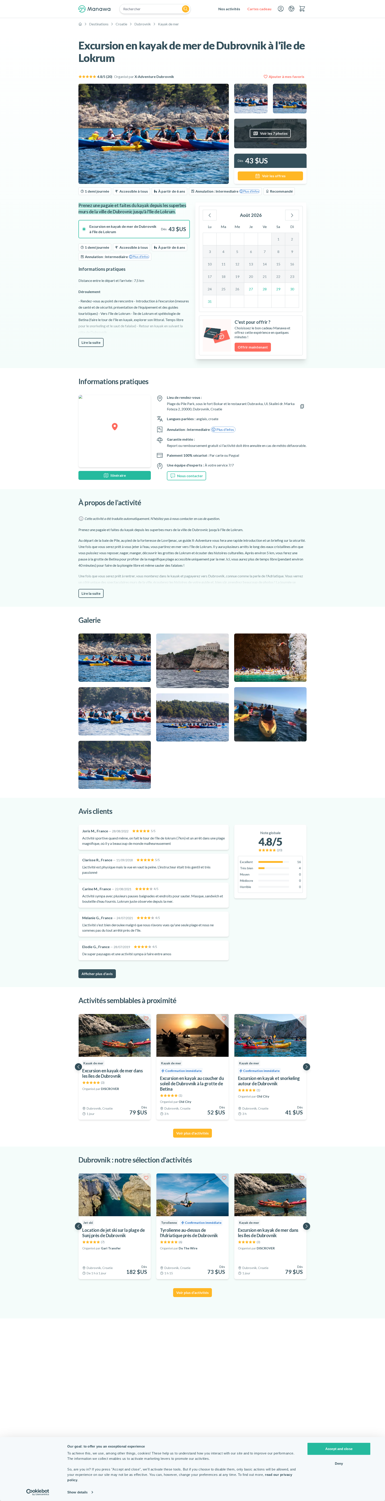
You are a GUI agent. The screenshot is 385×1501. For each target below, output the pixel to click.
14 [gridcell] (265, 264)
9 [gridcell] (292, 251)
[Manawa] (94, 8)
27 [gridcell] (251, 289)
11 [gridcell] (223, 264)
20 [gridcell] (251, 276)
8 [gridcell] (278, 251)
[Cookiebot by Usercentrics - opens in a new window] (37, 1492)
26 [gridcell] (237, 289)
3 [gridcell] (210, 251)
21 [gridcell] (265, 276)
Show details (77, 1492)
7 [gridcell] (265, 251)
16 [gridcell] (292, 264)
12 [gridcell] (237, 264)
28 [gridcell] (265, 289)
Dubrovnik (142, 24)
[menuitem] (229, 8)
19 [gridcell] (237, 276)
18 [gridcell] (223, 276)
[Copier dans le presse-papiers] (302, 406)
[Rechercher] (185, 8)
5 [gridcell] (237, 251)
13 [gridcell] (251, 264)
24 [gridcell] (210, 289)
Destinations (99, 24)
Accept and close (338, 1449)
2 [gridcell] (292, 239)
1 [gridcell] (278, 239)
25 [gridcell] (223, 289)
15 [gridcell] (278, 264)
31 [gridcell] (210, 301)
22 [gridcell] (278, 276)
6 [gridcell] (251, 251)
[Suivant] (292, 215)
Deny (339, 1463)
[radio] (134, 229)
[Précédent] (210, 215)
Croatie (121, 24)
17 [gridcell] (210, 276)
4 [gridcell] (223, 251)
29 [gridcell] (278, 289)
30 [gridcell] (292, 289)
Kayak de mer (168, 24)
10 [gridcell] (210, 264)
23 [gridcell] (292, 276)
